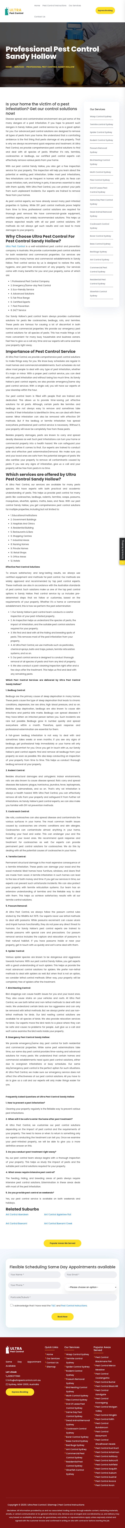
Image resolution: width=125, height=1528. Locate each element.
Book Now (63, 1316)
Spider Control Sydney (101, 132)
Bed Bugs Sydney (98, 251)
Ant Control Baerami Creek (58, 1223)
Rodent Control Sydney (101, 140)
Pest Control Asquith (106, 1468)
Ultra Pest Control (15, 246)
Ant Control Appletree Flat (57, 1214)
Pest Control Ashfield (106, 1464)
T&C (53, 1305)
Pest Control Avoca (105, 1481)
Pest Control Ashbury (106, 1456)
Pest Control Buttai (105, 1382)
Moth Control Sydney (100, 172)
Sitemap (51, 1366)
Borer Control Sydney (100, 236)
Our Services (75, 5)
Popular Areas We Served (62, 1243)
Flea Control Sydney (100, 180)
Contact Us (39, 16)
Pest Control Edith (104, 1419)
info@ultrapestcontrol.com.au (24, 1380)
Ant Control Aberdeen (17, 1214)
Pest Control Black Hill (106, 1386)
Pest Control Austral (105, 1477)
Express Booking (105, 10)
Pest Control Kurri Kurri (107, 1448)
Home (37, 5)
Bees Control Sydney (100, 243)
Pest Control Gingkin (106, 1415)
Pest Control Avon (104, 1485)
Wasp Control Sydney (100, 116)
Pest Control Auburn (106, 1472)
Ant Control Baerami (16, 1223)
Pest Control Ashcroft (106, 1460)
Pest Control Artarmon (107, 1452)
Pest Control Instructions (54, 5)
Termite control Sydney (101, 124)
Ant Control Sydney (99, 259)
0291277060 (14, 1376)
